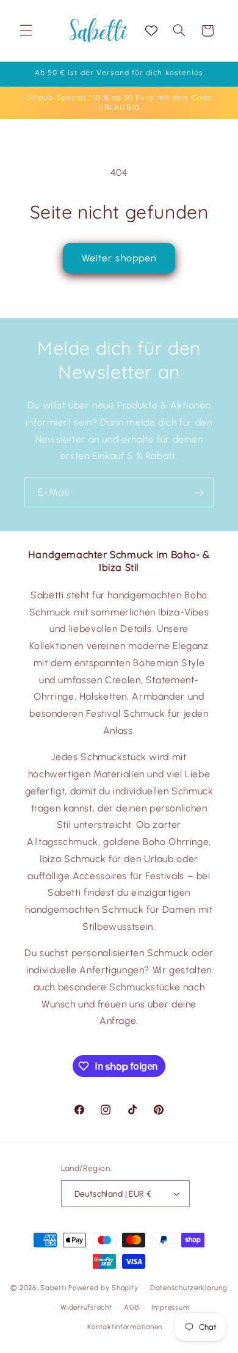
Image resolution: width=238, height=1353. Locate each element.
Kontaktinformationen (124, 1326)
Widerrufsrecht (86, 1307)
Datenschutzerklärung (189, 1287)
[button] (26, 30)
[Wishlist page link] (151, 30)
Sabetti (53, 1287)
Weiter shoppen (119, 258)
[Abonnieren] (199, 492)
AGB (131, 1307)
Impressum (170, 1307)
